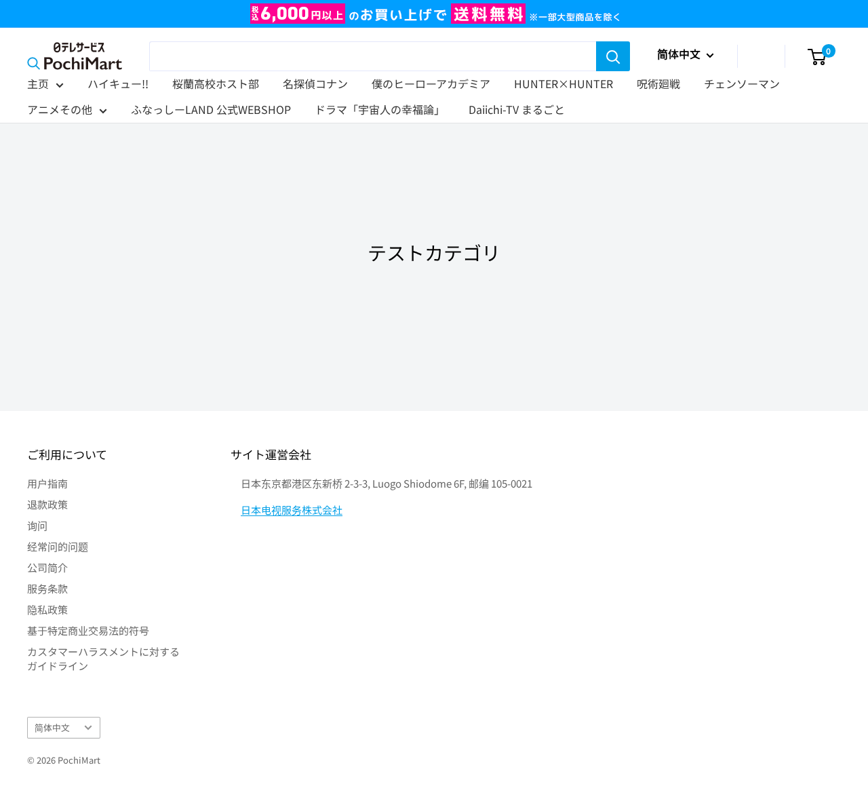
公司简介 (47, 567)
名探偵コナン (315, 83)
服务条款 (47, 588)
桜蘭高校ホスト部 (215, 83)
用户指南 (47, 483)
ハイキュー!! (118, 83)
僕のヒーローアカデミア (431, 83)
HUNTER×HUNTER (563, 83)
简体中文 (52, 727)
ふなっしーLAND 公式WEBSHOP (211, 109)
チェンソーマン (742, 83)
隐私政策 (47, 609)
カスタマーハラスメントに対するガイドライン (103, 658)
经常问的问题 (57, 546)
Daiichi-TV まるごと (517, 109)
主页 (38, 83)
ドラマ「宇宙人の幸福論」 (380, 109)
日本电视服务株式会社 (291, 510)
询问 (37, 525)
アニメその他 (59, 109)
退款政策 (47, 504)
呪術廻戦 (658, 83)
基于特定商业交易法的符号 (88, 630)
